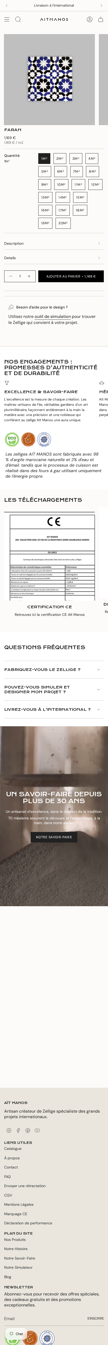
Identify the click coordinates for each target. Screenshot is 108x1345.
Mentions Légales (19, 1204)
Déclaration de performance (28, 1223)
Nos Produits (15, 1239)
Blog (7, 1276)
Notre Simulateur (18, 1267)
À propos (12, 1158)
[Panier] (100, 19)
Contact (11, 1167)
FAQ (7, 1176)
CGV (8, 1195)
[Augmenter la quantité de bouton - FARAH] (29, 276)
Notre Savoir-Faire (19, 1258)
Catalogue (12, 1148)
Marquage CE (15, 1213)
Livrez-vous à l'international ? (47, 709)
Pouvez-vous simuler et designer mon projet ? (37, 689)
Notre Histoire (16, 1248)
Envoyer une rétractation (25, 1185)
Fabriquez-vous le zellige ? (42, 669)
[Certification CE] (49, 555)
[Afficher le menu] (7, 19)
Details (10, 257)
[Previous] (6, 5)
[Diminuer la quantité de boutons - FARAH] (10, 276)
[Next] (101, 5)
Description (14, 243)
